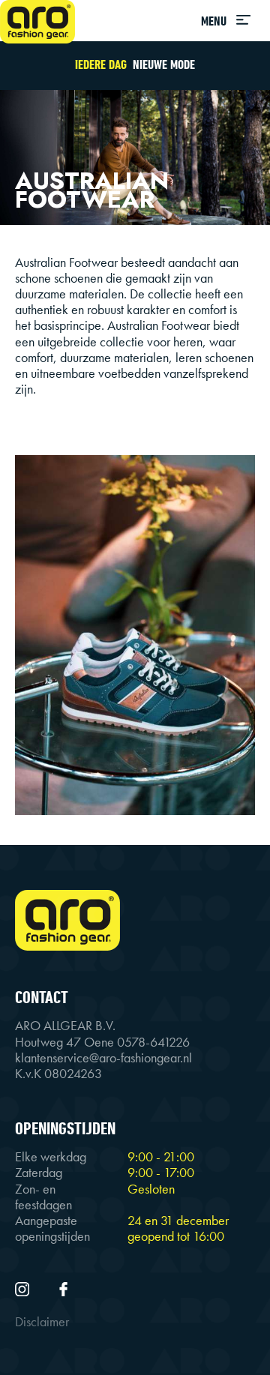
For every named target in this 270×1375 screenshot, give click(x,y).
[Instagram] (23, 1288)
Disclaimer (42, 1322)
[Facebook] (63, 1288)
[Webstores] (37, 21)
